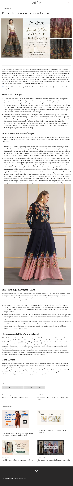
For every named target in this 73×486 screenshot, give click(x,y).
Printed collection (17, 387)
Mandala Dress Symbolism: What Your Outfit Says (17, 460)
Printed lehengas (28, 387)
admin (3, 62)
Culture (4, 8)
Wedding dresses (39, 387)
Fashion (9, 8)
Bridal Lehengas (7, 387)
